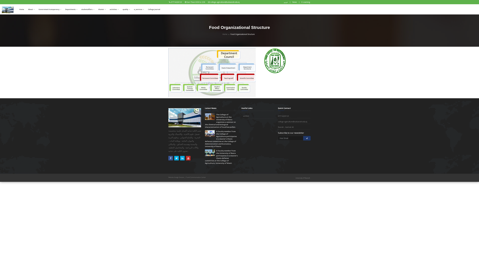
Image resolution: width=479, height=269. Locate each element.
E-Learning (305, 2)
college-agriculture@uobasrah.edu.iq (225, 2)
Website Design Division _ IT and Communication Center (187, 177)
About (30, 9)
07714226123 (176, 2)
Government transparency (49, 9)
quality (126, 9)
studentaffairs (87, 9)
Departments (70, 9)
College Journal (154, 9)
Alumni (101, 9)
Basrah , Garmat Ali (286, 127)
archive (246, 116)
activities (113, 9)
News (294, 2)
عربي (286, 2)
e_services (138, 9)
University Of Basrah (303, 178)
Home (21, 9)
